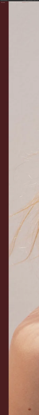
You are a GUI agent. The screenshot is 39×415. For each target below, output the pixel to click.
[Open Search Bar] (34, 2)
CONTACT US (2, 0)
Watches (18, 2)
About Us (35, 0)
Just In (11, 2)
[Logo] (3, 2)
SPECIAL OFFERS (24, 2)
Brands (13, 2)
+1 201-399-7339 (5, 0)
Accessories (20, 2)
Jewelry (15, 2)
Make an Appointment (30, 0)
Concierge (25, 0)
